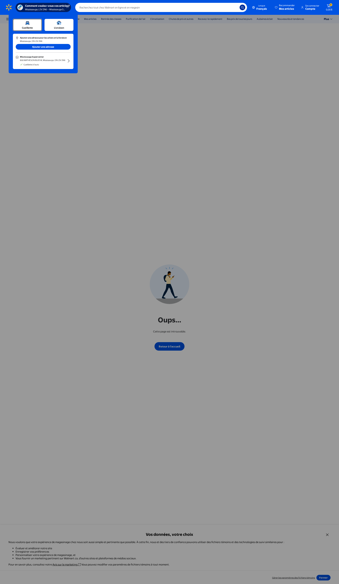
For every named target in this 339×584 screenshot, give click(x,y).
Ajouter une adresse (43, 46)
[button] (285, 7)
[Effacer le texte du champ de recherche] (234, 7)
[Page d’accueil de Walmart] (8, 7)
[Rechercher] (242, 7)
